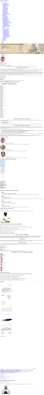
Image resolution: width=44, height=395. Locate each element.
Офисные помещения (2, 255)
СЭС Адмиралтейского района (6, 35)
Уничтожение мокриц (5, 9)
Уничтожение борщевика (5, 12)
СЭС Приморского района (6, 29)
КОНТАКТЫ (9, 370)
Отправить (2, 52)
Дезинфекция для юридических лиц (7, 23)
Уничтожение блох (5, 5)
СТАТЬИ (1, 372)
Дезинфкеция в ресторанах (6, 19)
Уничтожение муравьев (5, 6)
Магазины (3, 268)
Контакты (3, 42)
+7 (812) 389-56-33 (2, 78)
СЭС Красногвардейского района (6, 34)
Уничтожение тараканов (5, 4)
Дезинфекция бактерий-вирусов (5, 18)
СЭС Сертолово (4, 38)
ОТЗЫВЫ (7, 370)
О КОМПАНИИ (2, 370)
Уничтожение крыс (5, 15)
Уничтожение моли (5, 10)
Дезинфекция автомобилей (6, 20)
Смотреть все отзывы (2, 336)
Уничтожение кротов (5, 16)
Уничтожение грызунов (6, 371)
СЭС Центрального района (6, 33)
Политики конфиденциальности (9, 80)
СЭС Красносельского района (6, 31)
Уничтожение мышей (16, 371)
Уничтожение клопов (5, 3)
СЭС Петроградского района (6, 36)
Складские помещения (2, 262)
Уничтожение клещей (5, 7)
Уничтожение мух (5, 11)
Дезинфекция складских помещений (7, 25)
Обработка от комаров (5, 8)
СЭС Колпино (4, 37)
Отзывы (2, 41)
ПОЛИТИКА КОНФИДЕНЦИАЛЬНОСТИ (16, 370)
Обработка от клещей (12, 372)
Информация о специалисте (3, 64)
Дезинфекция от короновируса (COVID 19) (7, 22)
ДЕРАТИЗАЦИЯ (2, 371)
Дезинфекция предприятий (6, 24)
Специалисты (4, 39)
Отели (3, 260)
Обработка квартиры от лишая (6, 26)
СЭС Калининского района (6, 32)
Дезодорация (3, 27)
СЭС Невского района (5, 30)
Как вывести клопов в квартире (5, 372)
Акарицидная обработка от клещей (7, 14)
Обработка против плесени (6, 21)
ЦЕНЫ (5, 370)
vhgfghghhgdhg (34, 368)
